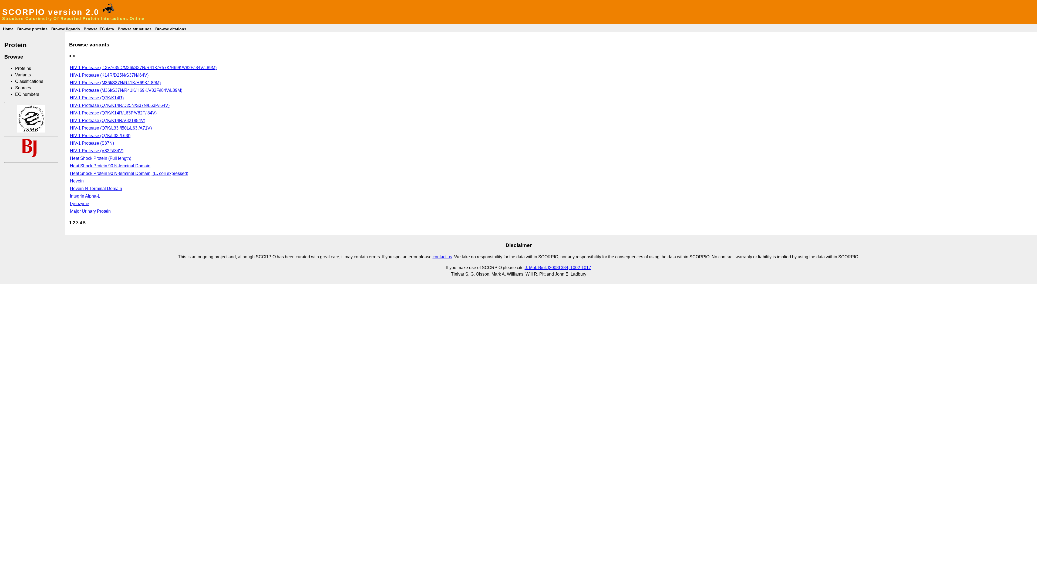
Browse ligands (65, 29)
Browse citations (170, 29)
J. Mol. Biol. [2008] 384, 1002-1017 (558, 267)
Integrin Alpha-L (85, 196)
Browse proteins (32, 29)
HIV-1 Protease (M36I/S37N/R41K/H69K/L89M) (115, 82)
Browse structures (134, 29)
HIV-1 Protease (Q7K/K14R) (97, 98)
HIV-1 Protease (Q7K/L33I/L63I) (100, 135)
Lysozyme (79, 203)
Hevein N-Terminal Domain (96, 188)
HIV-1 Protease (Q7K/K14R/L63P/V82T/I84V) (113, 113)
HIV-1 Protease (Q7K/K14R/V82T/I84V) (107, 120)
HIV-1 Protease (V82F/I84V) (96, 150)
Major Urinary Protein (90, 211)
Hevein (77, 181)
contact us (442, 257)
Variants (23, 75)
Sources (23, 88)
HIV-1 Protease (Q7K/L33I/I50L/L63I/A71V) (111, 128)
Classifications (29, 81)
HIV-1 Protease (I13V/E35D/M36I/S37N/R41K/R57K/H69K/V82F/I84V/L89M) (143, 67)
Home (8, 29)
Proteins (23, 68)
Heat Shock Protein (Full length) (100, 158)
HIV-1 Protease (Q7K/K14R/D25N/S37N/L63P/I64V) (120, 105)
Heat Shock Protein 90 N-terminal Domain (110, 166)
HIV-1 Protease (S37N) (92, 143)
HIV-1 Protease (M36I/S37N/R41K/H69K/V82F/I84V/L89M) (126, 90)
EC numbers (27, 94)
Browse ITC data (99, 29)
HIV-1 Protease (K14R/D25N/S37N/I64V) (109, 75)
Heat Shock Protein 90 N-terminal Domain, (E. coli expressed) (129, 173)
